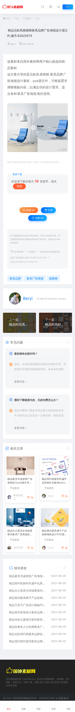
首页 (8, 18)
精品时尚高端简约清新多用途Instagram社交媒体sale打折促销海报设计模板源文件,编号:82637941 (19, 324)
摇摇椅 (44, 74)
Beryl (13, 44)
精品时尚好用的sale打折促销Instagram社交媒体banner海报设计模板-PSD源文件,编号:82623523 (55, 324)
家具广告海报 (26, 94)
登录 (68, 6)
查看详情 (19, 381)
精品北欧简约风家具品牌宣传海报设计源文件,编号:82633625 (28, 634)
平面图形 (27, 18)
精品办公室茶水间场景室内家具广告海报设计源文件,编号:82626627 (20, 533)
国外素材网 (18, 252)
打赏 (50, 210)
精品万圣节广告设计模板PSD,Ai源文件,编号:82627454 (28, 605)
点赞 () (39, 217)
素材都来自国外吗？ (26, 353)
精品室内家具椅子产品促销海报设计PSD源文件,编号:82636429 (54, 533)
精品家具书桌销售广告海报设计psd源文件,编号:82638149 (19, 481)
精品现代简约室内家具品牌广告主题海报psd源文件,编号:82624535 (28, 641)
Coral (51, 547)
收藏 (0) (30, 210)
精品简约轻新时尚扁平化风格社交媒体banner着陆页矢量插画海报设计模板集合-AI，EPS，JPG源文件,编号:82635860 (55, 481)
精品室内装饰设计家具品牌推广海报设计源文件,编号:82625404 (28, 612)
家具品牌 (56, 74)
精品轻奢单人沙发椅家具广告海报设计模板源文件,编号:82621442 (28, 626)
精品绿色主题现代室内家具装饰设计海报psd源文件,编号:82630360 (28, 619)
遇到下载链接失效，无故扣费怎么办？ (36, 400)
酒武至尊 (18, 547)
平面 (16, 18)
